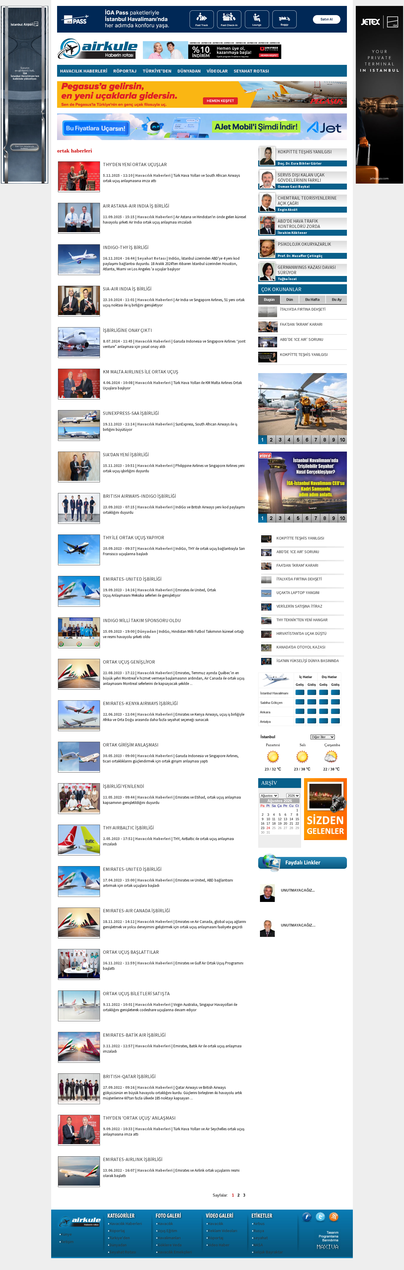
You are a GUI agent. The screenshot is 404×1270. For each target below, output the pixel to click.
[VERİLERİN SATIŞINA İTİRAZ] (266, 609)
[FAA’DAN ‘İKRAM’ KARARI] (266, 568)
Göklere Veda (170, 1244)
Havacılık (165, 1223)
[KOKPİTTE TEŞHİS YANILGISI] (266, 541)
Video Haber (219, 1244)
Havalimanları (169, 1237)
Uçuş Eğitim (167, 1230)
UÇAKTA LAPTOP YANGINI (298, 592)
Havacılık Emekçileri (175, 1252)
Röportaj (117, 1230)
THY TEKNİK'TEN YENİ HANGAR (302, 619)
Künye (66, 1234)
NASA (258, 1244)
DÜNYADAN (189, 71)
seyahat (260, 1237)
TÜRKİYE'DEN (157, 71)
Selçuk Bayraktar (268, 1252)
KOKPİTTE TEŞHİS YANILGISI (300, 538)
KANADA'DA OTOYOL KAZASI (301, 647)
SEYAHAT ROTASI (251, 71)
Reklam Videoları (222, 1230)
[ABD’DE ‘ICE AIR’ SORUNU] (266, 554)
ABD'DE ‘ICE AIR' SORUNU (298, 551)
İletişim (67, 1241)
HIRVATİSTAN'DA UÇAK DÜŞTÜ (302, 633)
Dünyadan (118, 1244)
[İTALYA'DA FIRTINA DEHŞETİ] (266, 582)
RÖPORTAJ (125, 71)
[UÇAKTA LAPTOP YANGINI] (266, 595)
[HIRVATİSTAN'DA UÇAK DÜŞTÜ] (266, 636)
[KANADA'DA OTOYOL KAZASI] (266, 650)
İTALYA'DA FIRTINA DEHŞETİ (299, 579)
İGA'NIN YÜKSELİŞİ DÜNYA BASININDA (308, 660)
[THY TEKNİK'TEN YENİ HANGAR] (266, 622)
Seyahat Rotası (122, 1252)
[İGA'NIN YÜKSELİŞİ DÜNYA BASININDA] (266, 663)
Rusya (258, 1230)
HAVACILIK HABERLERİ (83, 71)
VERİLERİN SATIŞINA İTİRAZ (299, 606)
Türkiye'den (119, 1237)
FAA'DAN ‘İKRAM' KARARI (297, 565)
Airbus (259, 1223)
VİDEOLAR (217, 71)
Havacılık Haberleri (125, 1223)
